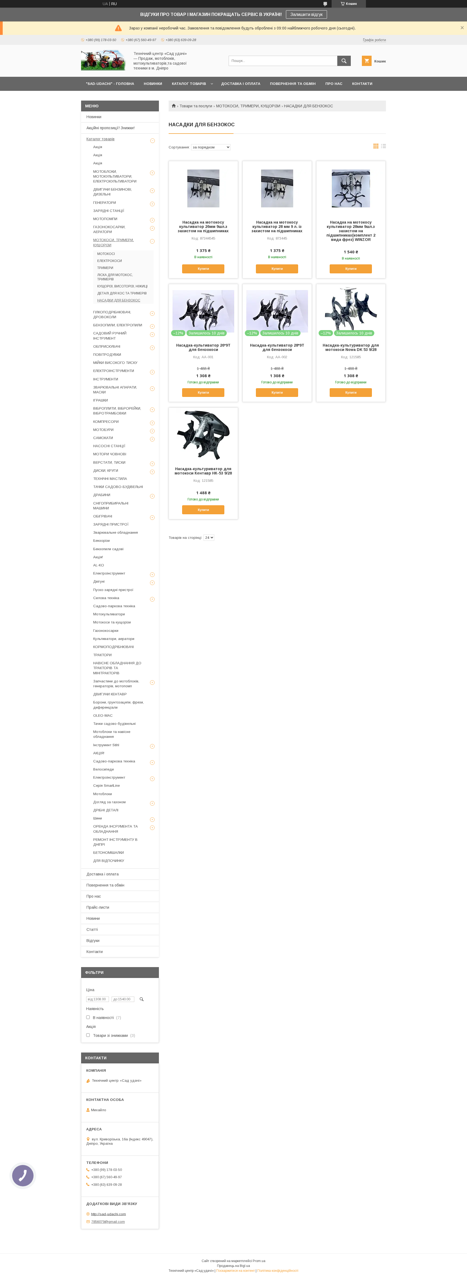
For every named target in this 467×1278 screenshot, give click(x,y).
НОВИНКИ (153, 84)
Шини (97, 818)
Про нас (93, 896)
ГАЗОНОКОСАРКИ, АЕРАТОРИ (109, 229)
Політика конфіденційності (277, 1271)
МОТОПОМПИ (105, 219)
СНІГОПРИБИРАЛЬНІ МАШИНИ (110, 505)
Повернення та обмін (105, 885)
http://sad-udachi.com (108, 1214)
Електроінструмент (109, 573)
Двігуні (99, 581)
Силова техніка (106, 598)
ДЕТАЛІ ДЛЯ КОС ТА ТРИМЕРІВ (122, 293)
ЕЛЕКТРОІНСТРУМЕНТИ (113, 371)
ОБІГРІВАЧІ (102, 516)
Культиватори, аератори (113, 639)
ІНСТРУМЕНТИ (105, 379)
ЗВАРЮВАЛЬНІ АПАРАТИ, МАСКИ (115, 389)
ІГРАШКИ (100, 400)
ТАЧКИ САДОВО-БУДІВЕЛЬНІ (118, 487)
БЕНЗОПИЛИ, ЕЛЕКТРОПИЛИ (117, 325)
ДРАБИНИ (101, 495)
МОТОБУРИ (103, 430)
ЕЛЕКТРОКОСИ (109, 261)
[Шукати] (344, 61)
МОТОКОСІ (106, 254)
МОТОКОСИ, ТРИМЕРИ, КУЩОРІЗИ (248, 106)
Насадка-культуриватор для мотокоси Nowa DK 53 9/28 (351, 347)
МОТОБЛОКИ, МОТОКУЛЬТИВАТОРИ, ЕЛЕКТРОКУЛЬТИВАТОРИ (114, 176)
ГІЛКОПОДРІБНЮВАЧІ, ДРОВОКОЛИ (112, 314)
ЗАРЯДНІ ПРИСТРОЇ (111, 524)
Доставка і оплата (102, 874)
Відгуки (92, 940)
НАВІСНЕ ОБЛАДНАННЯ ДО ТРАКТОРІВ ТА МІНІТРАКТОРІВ (117, 668)
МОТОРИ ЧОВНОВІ (109, 454)
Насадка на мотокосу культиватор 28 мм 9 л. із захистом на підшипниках (277, 226)
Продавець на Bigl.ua (233, 1266)
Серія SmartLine (106, 786)
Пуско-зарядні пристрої (113, 590)
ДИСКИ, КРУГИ (105, 471)
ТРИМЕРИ (105, 268)
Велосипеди (103, 769)
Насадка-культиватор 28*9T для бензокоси (277, 347)
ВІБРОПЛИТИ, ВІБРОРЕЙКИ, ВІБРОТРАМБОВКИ (117, 410)
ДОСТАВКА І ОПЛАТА (240, 84)
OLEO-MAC (103, 715)
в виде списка (383, 147)
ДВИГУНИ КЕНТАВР (110, 694)
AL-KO (98, 565)
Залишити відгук (306, 14)
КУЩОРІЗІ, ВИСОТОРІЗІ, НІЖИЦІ (122, 286)
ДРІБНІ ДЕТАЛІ (105, 810)
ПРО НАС (333, 84)
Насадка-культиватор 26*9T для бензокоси (203, 347)
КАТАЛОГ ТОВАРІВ (189, 84)
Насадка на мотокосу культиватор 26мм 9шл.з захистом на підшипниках (203, 226)
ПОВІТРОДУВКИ (107, 355)
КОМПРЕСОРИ (106, 422)
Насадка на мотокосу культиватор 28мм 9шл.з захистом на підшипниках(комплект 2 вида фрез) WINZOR (350, 231)
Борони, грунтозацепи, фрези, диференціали (118, 704)
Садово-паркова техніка (114, 606)
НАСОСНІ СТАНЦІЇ (109, 446)
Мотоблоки (102, 794)
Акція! (98, 557)
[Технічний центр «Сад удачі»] (104, 70)
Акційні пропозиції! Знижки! (110, 128)
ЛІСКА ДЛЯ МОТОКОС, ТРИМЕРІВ (115, 277)
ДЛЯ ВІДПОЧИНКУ (108, 861)
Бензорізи (101, 541)
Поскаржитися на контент (235, 1271)
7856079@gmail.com (108, 1222)
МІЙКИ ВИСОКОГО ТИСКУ (115, 363)
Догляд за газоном (109, 802)
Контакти (94, 952)
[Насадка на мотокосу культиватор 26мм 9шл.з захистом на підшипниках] (203, 188)
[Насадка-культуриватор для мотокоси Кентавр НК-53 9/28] (203, 435)
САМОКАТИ (103, 438)
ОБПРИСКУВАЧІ (106, 346)
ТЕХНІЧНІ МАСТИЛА (110, 479)
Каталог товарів (100, 139)
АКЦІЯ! (98, 753)
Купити (203, 269)
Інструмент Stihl (106, 745)
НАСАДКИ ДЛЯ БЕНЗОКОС (118, 300)
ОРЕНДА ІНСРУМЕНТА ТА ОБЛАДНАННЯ (115, 828)
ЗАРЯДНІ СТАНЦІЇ (108, 211)
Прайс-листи (97, 907)
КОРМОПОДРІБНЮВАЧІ (113, 647)
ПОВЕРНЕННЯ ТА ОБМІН (293, 84)
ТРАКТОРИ (102, 655)
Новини (93, 918)
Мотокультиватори (109, 614)
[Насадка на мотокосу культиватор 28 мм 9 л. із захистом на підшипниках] (277, 188)
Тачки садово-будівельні (114, 724)
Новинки (93, 117)
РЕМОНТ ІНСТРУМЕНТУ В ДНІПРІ (115, 842)
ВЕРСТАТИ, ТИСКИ (109, 462)
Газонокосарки (105, 631)
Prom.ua (259, 1261)
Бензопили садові (108, 549)
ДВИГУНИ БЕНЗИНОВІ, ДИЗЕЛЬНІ (112, 191)
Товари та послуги (195, 106)
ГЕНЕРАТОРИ (104, 203)
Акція (97, 147)
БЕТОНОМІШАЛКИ (108, 853)
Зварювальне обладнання (115, 532)
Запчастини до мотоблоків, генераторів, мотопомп (116, 683)
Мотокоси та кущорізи (112, 622)
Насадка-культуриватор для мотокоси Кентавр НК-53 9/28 (203, 471)
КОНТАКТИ (362, 84)
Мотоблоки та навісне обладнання (111, 734)
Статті (92, 929)
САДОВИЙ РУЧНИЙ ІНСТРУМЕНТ (109, 335)
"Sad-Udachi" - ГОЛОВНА (110, 84)
